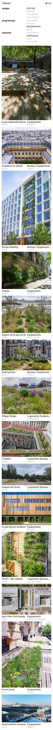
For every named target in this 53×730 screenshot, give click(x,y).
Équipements (33, 26)
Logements (32, 20)
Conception (32, 33)
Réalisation (32, 36)
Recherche (32, 42)
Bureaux (30, 23)
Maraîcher (32, 14)
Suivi (29, 39)
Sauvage (30, 8)
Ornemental (32, 17)
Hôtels (29, 30)
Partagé (30, 11)
